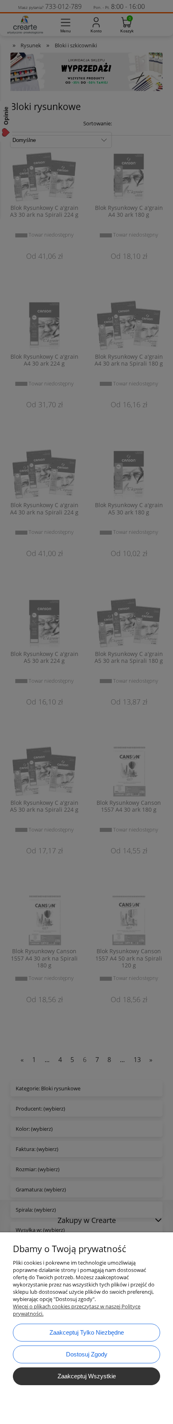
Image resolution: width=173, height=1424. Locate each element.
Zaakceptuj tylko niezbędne (86, 1332)
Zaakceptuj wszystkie (87, 1376)
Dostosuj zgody (86, 1354)
